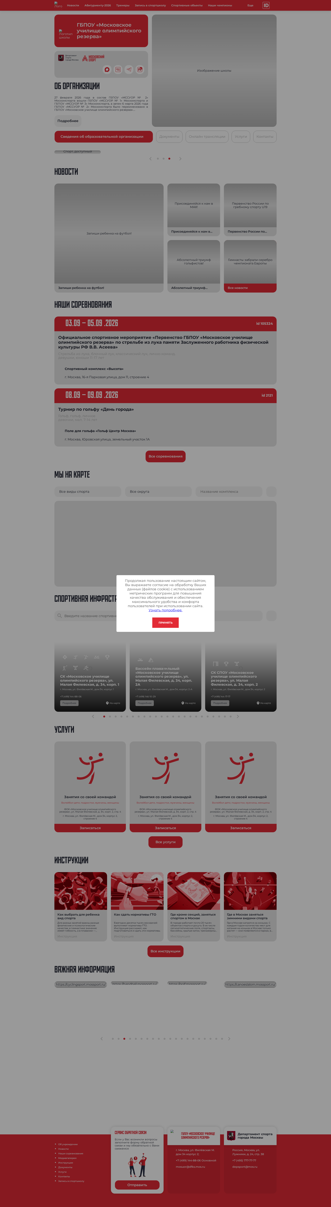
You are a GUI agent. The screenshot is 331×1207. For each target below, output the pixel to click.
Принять (166, 622)
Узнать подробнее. (165, 610)
